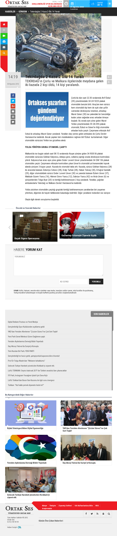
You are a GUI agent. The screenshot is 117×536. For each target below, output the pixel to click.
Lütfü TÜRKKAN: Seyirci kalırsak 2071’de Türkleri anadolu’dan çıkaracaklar (37, 370)
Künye (44, 506)
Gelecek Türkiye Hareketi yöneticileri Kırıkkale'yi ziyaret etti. (31, 366)
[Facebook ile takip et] (86, 514)
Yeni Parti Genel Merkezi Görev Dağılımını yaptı (26, 336)
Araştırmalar (47, 508)
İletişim (53, 506)
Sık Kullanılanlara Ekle (84, 506)
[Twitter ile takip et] (92, 514)
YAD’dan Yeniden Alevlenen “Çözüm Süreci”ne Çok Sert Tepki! (33, 331)
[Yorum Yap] (13, 122)
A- (109, 82)
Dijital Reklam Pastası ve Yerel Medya (23, 322)
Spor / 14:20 (47, 4)
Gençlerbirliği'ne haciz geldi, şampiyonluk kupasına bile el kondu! (34, 356)
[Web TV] (4, 36)
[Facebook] (13, 95)
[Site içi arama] (4, 53)
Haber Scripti (12, 527)
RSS (97, 506)
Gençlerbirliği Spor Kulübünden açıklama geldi (26, 327)
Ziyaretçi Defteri (65, 506)
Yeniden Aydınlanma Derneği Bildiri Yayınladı (25, 341)
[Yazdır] (13, 116)
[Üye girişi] (103, 514)
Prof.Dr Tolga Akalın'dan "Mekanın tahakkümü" (26, 361)
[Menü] (4, 30)
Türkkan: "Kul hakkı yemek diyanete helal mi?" (26, 385)
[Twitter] (13, 101)
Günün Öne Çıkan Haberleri (51, 520)
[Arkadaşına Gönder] (13, 111)
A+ (109, 77)
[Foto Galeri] (4, 41)
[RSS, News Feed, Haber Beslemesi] (97, 514)
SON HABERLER (101, 314)
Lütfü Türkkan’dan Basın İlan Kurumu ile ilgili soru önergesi (31, 380)
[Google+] (13, 106)
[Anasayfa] (4, 24)
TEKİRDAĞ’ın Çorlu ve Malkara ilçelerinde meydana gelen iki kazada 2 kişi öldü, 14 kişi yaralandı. (64, 83)
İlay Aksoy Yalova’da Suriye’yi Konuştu (23, 346)
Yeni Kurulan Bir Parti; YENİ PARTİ (21, 351)
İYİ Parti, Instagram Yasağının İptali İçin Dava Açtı (28, 375)
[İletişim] (4, 47)
